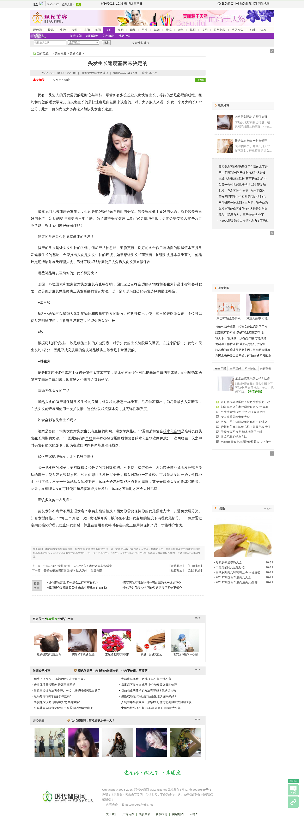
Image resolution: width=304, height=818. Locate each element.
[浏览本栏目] (293, 802)
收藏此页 (176, 566)
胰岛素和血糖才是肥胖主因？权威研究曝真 (242, 349)
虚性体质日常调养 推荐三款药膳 (54, 684)
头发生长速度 (141, 43)
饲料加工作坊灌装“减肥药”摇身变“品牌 (240, 344)
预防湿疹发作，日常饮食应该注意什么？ (60, 679)
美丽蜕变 (60, 53)
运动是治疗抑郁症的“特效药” (52, 696)
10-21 (269, 562)
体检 (263, 29)
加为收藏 (245, 3)
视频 (193, 29)
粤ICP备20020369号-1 (196, 789)
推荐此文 (176, 570)
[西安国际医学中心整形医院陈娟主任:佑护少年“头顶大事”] (185, 644)
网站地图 (263, 3)
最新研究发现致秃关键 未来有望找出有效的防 (77, 587)
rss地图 (193, 814)
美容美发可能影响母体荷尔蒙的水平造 (243, 166)
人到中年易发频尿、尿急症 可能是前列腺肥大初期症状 (156, 702)
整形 (121, 29)
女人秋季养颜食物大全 (235, 417)
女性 (75, 29)
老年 (181, 29)
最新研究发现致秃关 (49, 654)
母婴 (133, 29)
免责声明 (145, 814)
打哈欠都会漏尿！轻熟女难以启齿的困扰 (241, 326)
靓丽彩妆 (92, 35)
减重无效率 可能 (257, 318)
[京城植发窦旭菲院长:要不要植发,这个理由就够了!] (116, 644)
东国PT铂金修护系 (229, 318)
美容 (109, 29)
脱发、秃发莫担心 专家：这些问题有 (242, 190)
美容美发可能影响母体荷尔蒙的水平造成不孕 (152, 582)
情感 (169, 29)
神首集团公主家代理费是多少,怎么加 (244, 407)
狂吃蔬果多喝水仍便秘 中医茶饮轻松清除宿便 (63, 708)
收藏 (201, 80)
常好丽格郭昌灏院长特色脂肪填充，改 (245, 402)
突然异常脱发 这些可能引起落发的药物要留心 (152, 587)
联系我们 (161, 814)
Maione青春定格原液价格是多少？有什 (246, 441)
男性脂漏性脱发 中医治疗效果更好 (243, 412)
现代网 (37, 29)
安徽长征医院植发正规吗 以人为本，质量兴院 (72, 570)
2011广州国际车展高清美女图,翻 (236, 582)
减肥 (98, 29)
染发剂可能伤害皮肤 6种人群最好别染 (243, 208)
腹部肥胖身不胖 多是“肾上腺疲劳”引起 (240, 332)
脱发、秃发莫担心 (151, 654)
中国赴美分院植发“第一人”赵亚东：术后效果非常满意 (77, 566)
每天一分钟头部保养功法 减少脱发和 (242, 184)
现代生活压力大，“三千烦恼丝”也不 (241, 214)
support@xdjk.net (141, 804)
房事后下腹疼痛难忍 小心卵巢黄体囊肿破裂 (149, 684)
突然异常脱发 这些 (83, 654)
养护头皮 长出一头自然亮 (251, 140)
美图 (205, 29)
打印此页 (195, 566)
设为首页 (227, 3)
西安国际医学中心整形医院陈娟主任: (242, 196)
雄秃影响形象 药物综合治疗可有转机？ (73, 582)
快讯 (51, 29)
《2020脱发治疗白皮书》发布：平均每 (244, 220)
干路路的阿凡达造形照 (230, 567)
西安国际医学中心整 (186, 654)
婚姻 (157, 29)
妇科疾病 (250, 368)
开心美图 (38, 720)
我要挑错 (195, 570)
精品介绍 (124, 35)
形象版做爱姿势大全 (229, 562)
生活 (63, 29)
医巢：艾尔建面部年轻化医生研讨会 (244, 421)
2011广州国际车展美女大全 (233, 577)
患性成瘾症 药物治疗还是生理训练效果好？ (149, 696)
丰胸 (87, 29)
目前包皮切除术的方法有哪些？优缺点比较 (148, 690)
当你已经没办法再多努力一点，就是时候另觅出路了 (67, 690)
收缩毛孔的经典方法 (234, 436)
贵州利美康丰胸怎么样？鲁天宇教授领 (245, 426)
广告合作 (128, 814)
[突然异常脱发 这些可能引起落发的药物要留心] (82, 644)
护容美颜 (76, 35)
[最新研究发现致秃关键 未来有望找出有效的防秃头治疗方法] (48, 644)
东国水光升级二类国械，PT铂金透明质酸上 (243, 355)
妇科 (252, 29)
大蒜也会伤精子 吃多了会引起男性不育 (146, 679)
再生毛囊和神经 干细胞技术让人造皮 (242, 172)
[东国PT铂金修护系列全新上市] (229, 305)
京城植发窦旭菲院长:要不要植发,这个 (243, 178)
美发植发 (108, 35)
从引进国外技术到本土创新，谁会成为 (243, 202)
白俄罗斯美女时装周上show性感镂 (238, 572)
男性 (145, 29)
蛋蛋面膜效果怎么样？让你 (252, 378)
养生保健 (220, 368)
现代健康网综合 (98, 73)
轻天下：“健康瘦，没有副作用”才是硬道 (241, 338)
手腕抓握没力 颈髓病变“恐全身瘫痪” (57, 702)
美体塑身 (235, 368)
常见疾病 (237, 29)
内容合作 (112, 804)
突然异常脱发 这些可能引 (251, 116)
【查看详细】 (255, 391)
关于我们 (111, 814)
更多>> (268, 509)
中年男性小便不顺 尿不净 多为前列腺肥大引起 (151, 708)
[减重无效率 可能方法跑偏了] (257, 305)
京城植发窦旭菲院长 (117, 654)
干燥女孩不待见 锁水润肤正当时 (241, 431)
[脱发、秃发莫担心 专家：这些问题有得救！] (150, 644)
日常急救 (219, 29)
